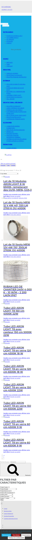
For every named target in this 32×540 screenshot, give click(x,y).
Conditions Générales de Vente (11, 518)
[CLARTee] (8, 155)
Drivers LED (9, 131)
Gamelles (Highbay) (12, 73)
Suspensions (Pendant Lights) (15, 119)
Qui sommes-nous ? (12, 37)
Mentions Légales (7, 511)
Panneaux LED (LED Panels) (14, 110)
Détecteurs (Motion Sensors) (15, 130)
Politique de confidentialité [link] (16, 537)
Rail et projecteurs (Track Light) (16, 115)
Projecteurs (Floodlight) (14, 75)
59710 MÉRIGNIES (6, 7)
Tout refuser (16, 535)
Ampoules (9, 62)
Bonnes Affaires (11, 148)
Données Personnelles (9, 516)
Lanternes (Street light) (13, 95)
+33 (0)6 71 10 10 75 (6, 9)
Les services (10, 39)
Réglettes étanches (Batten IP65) (16, 77)
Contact (9, 43)
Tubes (8, 64)
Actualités (9, 41)
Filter (2, 500)
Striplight (9, 66)
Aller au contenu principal (8, 163)
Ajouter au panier (15, 196)
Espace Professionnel (8, 513)
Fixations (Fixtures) (12, 133)
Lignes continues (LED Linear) (15, 108)
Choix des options (15, 215)
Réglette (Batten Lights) (13, 117)
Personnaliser (26, 535)
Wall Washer (10, 99)
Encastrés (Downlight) (13, 106)
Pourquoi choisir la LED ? (14, 36)
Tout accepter (6, 535)
